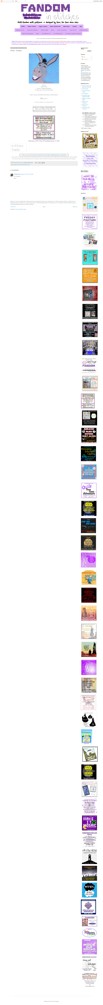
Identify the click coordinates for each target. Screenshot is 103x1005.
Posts (84, 56)
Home (44, 206)
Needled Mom (17, 174)
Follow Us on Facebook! (85, 105)
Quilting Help (85, 88)
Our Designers (85, 93)
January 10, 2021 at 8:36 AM (27, 174)
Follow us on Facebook (27, 155)
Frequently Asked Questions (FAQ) (86, 96)
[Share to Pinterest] (44, 162)
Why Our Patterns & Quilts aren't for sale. (86, 86)
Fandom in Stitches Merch (86, 99)
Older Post (75, 206)
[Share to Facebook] (42, 162)
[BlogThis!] (40, 162)
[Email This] (38, 162)
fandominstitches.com (86, 73)
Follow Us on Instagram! (85, 102)
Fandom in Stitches (47, 110)
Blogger (57, 1001)
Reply (15, 178)
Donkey (44, 85)
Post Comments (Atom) (21, 209)
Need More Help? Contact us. (86, 108)
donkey (15, 164)
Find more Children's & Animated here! (44, 102)
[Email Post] (36, 162)
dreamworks (19, 164)
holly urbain (24, 164)
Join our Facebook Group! (86, 91)
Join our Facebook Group (40, 155)
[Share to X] (41, 162)
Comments (85, 59)
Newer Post (13, 206)
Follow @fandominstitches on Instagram (56, 155)
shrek (28, 164)
